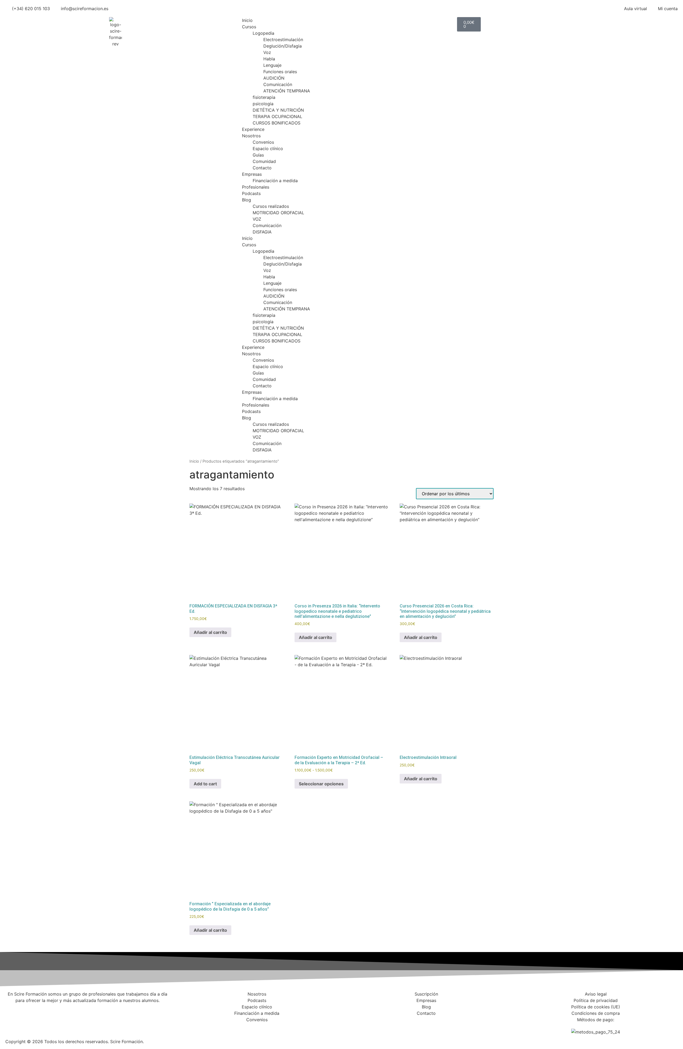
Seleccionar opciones (321, 783)
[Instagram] (363, 1028)
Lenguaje (272, 65)
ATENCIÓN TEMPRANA (286, 90)
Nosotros (251, 135)
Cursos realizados (271, 206)
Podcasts (251, 193)
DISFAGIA (262, 232)
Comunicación (277, 84)
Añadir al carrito (210, 632)
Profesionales (255, 187)
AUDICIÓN (273, 78)
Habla (269, 58)
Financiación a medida (275, 180)
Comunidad (264, 161)
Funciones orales (280, 71)
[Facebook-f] (348, 1028)
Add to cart (205, 783)
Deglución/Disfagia (282, 46)
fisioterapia (264, 97)
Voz (267, 52)
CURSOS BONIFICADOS (276, 123)
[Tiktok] (407, 1028)
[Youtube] (392, 1028)
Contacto (262, 167)
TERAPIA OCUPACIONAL (277, 116)
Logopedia (263, 33)
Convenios (263, 142)
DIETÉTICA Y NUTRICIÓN (278, 110)
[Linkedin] (377, 1028)
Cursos (249, 26)
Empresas (252, 174)
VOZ (257, 219)
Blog (246, 199)
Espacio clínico (268, 148)
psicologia (263, 103)
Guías (258, 155)
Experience (253, 129)
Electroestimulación (283, 39)
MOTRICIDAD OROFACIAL (278, 212)
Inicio (247, 20)
